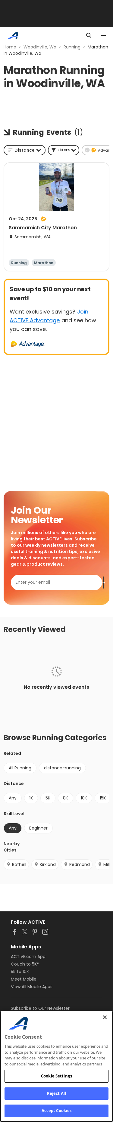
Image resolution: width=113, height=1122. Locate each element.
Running (72, 47)
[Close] (104, 1017)
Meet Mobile (23, 979)
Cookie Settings (56, 1076)
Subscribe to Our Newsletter (40, 1008)
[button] (63, 150)
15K (103, 798)
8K (65, 798)
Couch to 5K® (25, 964)
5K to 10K (20, 972)
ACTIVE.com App (28, 957)
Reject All (56, 1093)
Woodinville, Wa (40, 47)
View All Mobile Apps (31, 987)
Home (10, 47)
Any (13, 798)
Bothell (19, 864)
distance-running (62, 768)
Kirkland (48, 864)
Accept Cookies (57, 1110)
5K (48, 798)
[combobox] (25, 150)
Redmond (79, 864)
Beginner (38, 828)
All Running (20, 768)
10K (84, 798)
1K (31, 798)
